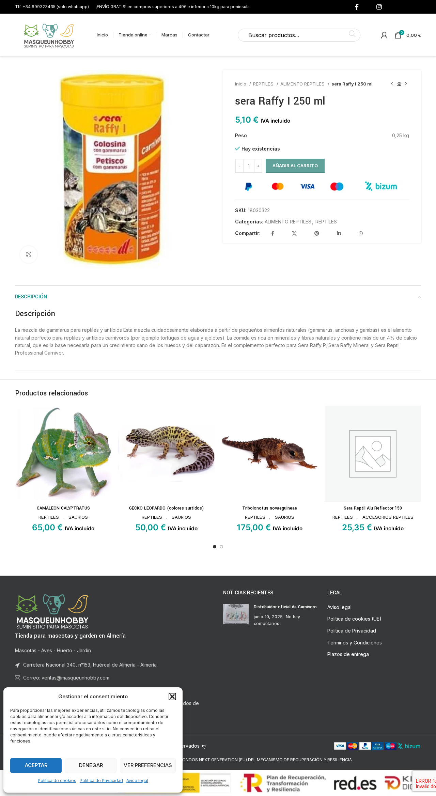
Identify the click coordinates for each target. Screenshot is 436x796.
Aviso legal (137, 780)
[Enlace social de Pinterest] (316, 233)
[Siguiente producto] (405, 84)
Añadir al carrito (295, 165)
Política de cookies (57, 780)
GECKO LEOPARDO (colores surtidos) (166, 508)
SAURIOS (78, 517)
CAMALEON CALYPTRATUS (63, 508)
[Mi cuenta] (384, 35)
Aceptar (36, 765)
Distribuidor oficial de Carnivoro (285, 607)
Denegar (91, 765)
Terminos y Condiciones (354, 642)
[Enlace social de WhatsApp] (361, 233)
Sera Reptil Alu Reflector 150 (373, 508)
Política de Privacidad (101, 780)
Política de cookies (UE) (354, 619)
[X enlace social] (294, 233)
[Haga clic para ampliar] (28, 254)
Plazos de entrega (348, 654)
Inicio (241, 84)
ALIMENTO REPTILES (303, 84)
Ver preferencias (148, 765)
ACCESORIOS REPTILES (388, 517)
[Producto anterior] (392, 84)
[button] (172, 696)
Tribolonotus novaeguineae (269, 508)
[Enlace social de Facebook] (357, 7)
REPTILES (264, 84)
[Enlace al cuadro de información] (52, 6)
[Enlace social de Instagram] (379, 7)
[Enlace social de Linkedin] (339, 233)
